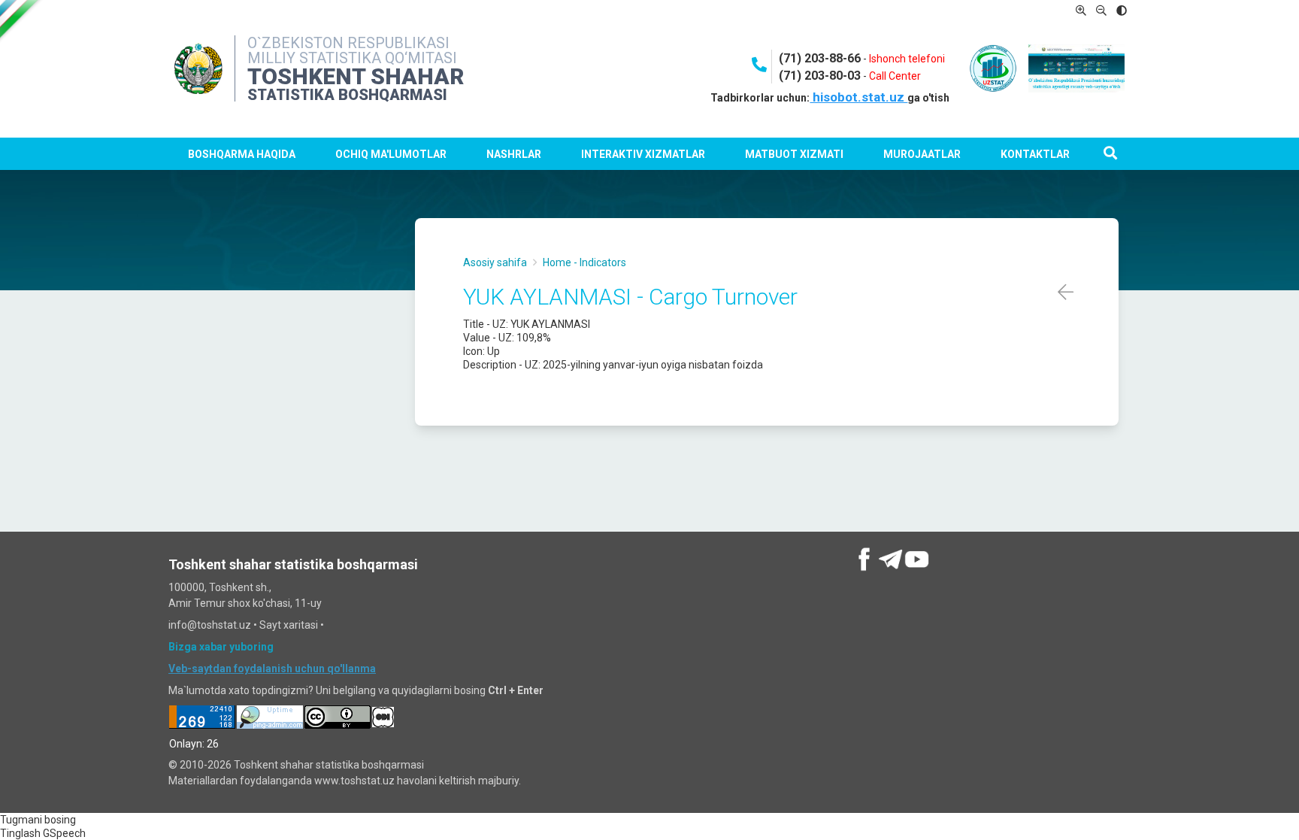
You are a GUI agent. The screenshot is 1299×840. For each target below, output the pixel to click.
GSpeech (64, 833)
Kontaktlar (1035, 154)
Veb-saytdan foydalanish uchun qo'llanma (272, 669)
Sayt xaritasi (288, 625)
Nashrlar (513, 154)
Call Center (895, 76)
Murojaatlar (922, 154)
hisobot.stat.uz (858, 97)
